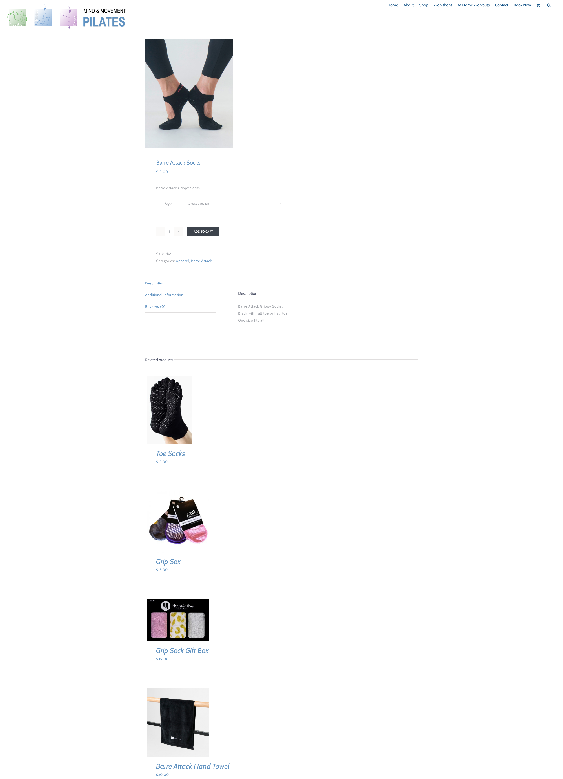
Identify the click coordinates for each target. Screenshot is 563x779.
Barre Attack (201, 261)
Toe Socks (170, 453)
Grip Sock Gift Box (182, 650)
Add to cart (203, 232)
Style (168, 204)
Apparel (182, 261)
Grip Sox (168, 561)
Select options (166, 409)
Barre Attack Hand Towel (193, 766)
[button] (549, 5)
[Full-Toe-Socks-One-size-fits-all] (210, 93)
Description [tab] (155, 283)
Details (169, 413)
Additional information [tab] (164, 295)
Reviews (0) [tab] (155, 306)
